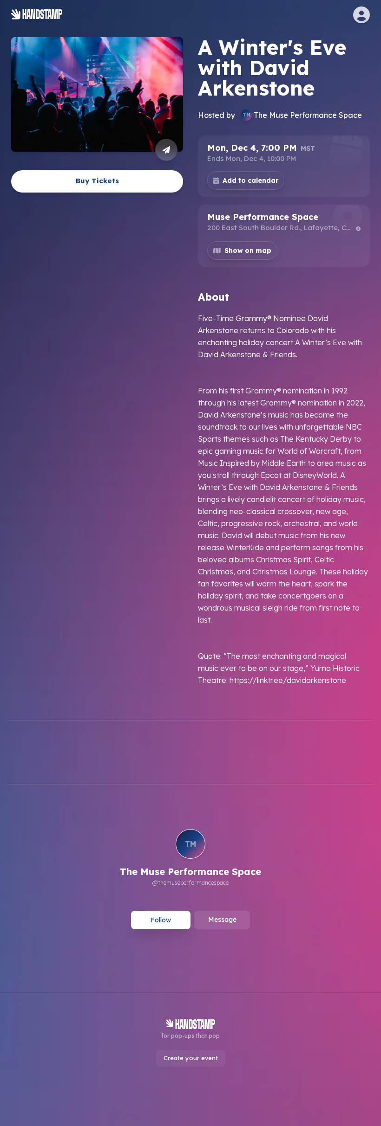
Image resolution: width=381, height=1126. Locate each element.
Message (222, 919)
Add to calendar (250, 180)
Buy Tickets (97, 180)
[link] (190, 858)
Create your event (191, 1058)
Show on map (247, 250)
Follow (161, 920)
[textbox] (284, 499)
